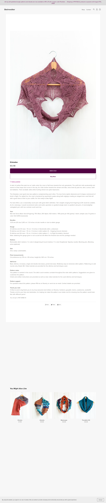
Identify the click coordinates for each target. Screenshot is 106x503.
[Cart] (100, 9)
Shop (83, 9)
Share (47, 304)
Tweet (53, 304)
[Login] (97, 9)
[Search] (94, 9)
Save (60, 304)
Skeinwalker (9, 9)
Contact (88, 9)
